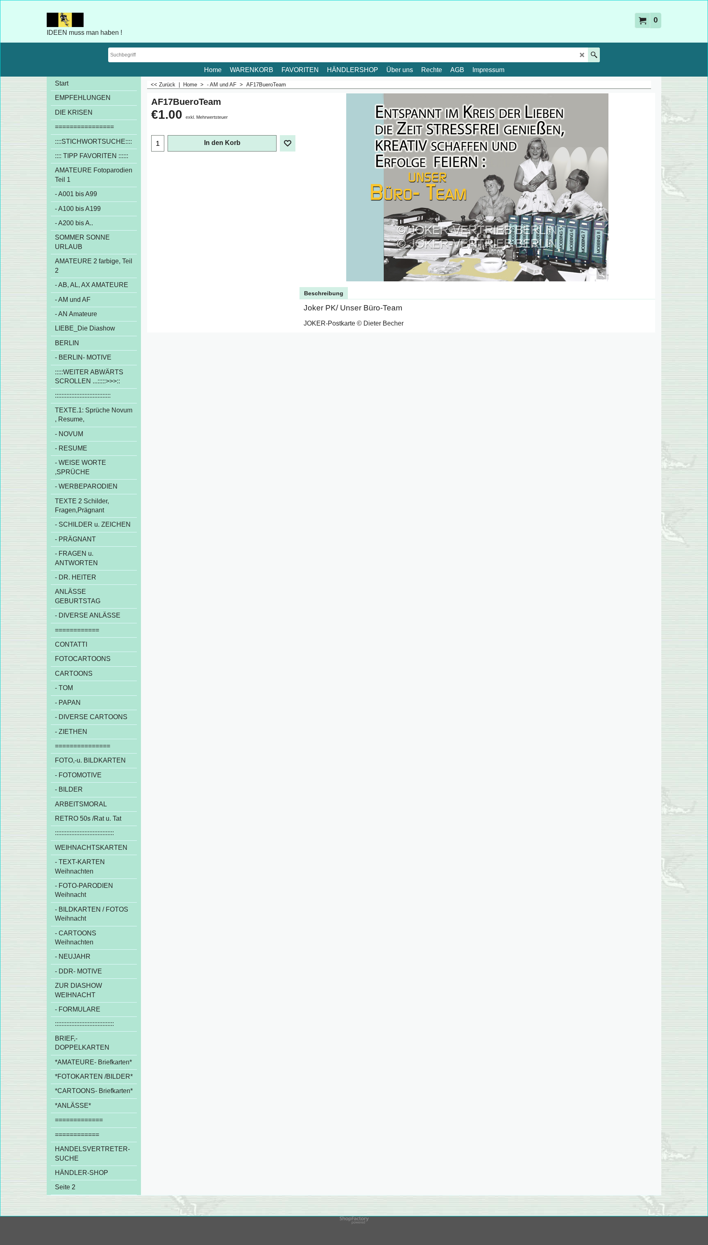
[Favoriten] (287, 143)
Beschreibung (323, 293)
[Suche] (594, 55)
